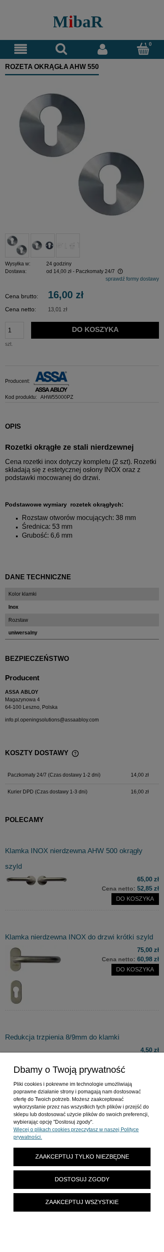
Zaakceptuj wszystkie (82, 1202)
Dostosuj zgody (82, 1179)
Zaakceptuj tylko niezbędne (82, 1157)
